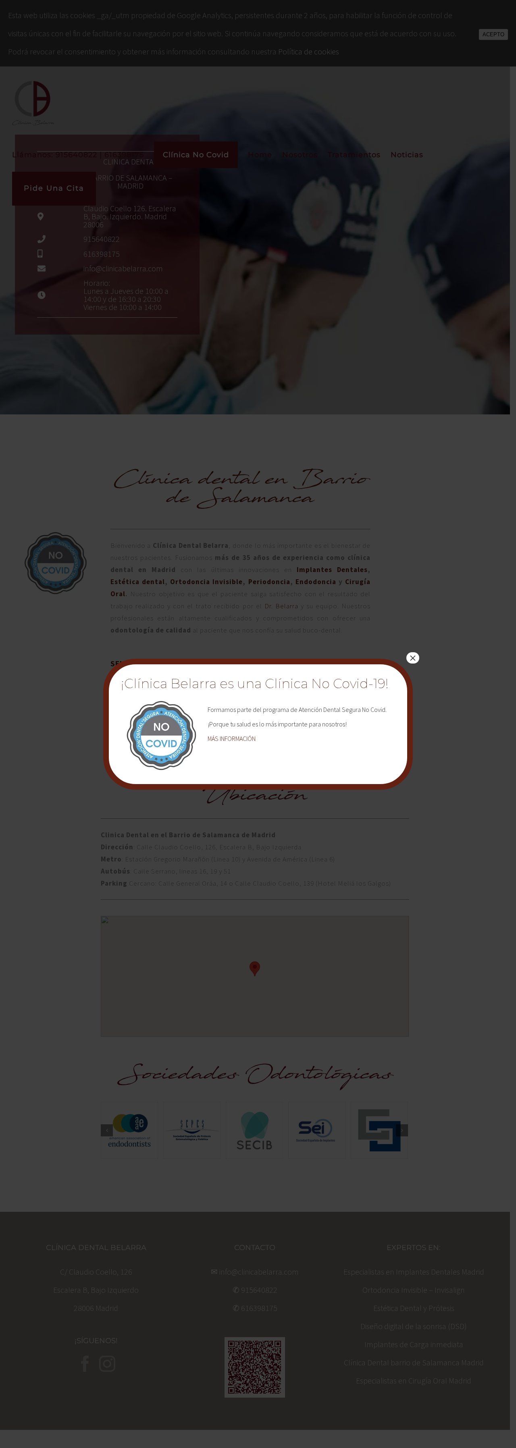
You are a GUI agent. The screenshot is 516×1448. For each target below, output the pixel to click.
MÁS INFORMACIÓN (232, 738)
